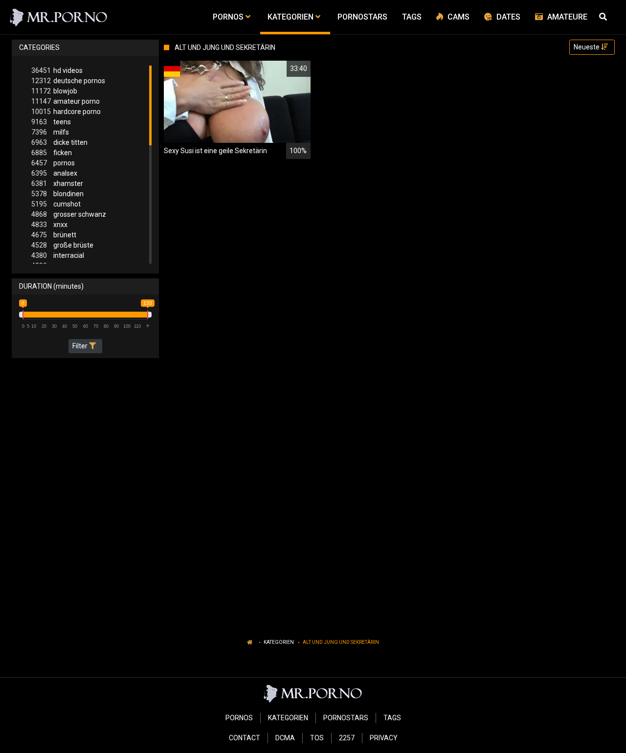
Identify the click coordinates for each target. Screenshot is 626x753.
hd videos (57, 70)
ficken (51, 153)
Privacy (384, 738)
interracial (57, 255)
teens (51, 122)
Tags (392, 718)
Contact (244, 738)
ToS (317, 738)
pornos (53, 163)
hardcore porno (66, 111)
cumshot (56, 204)
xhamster (57, 183)
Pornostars (345, 718)
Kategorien (279, 642)
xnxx (49, 224)
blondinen (57, 194)
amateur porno (65, 101)
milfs (50, 132)
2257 (347, 738)
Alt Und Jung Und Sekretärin (341, 642)
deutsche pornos (68, 81)
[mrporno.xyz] (59, 17)
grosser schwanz (68, 214)
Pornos (239, 718)
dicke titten (59, 142)
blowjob (54, 91)
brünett (53, 235)
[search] (604, 17)
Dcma (285, 738)
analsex (54, 173)
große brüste (62, 245)
